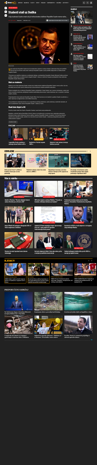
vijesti (9, 20)
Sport (37, 2)
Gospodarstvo (51, 2)
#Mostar (20, 2)
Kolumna (59, 2)
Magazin (43, 2)
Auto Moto (65, 2)
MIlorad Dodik (13, 121)
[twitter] (5, 11)
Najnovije (26, 2)
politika (13, 20)
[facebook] (5, 8)
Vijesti (32, 2)
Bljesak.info (19, 20)
